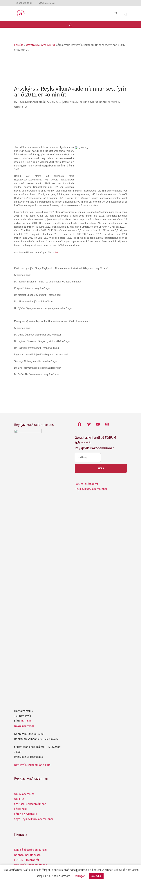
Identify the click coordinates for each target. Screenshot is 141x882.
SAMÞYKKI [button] (96, 876)
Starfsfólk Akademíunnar (30, 804)
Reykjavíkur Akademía (31, 101)
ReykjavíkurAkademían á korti (32, 765)
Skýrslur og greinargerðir (103, 101)
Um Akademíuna (24, 794)
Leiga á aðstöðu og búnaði (30, 849)
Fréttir (82, 101)
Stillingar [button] (80, 876)
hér (56, 252)
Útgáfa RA (20, 106)
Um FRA (19, 799)
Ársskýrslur (70, 101)
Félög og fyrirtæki (25, 814)
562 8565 (26, 721)
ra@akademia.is (24, 726)
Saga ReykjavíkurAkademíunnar (33, 819)
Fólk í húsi (20, 809)
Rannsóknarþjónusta (27, 855)
